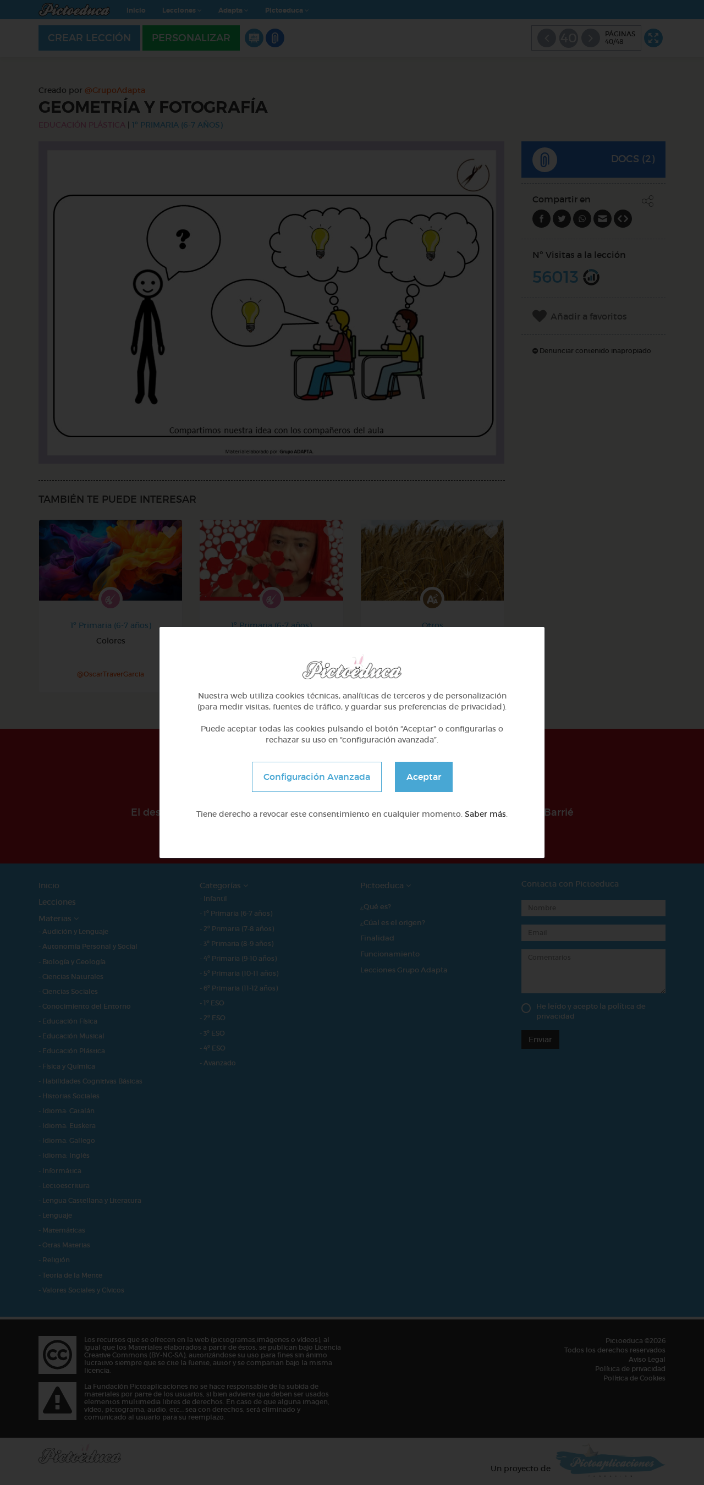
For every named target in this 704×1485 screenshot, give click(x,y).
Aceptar (423, 776)
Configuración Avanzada (316, 776)
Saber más (485, 814)
